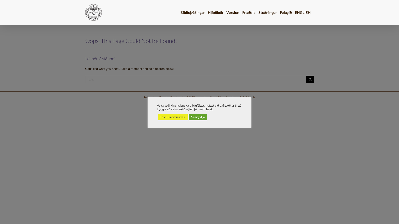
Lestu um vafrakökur (172, 117)
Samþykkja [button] (198, 117)
